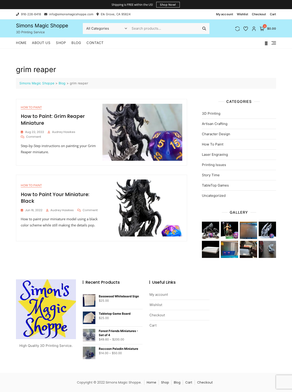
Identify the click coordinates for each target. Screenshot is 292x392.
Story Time (211, 175)
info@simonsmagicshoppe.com (70, 14)
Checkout (259, 14)
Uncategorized (214, 195)
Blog (76, 43)
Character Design (216, 134)
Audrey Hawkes (63, 132)
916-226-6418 (30, 14)
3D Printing (211, 113)
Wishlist (242, 14)
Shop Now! (168, 5)
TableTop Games (215, 185)
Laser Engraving (215, 154)
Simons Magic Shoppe (42, 26)
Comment (33, 137)
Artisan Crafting (214, 124)
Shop (61, 43)
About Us (41, 43)
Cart (273, 14)
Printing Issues (214, 165)
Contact (95, 43)
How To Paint (31, 107)
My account (224, 14)
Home (21, 43)
